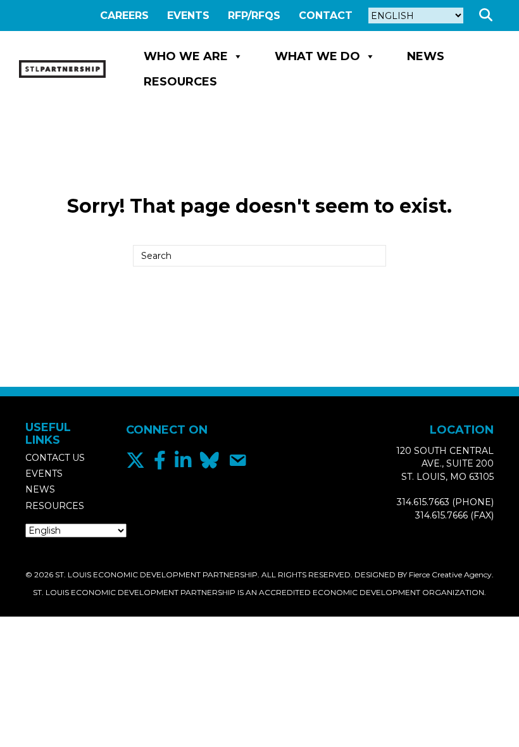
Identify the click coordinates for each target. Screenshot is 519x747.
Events (188, 15)
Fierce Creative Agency (450, 574)
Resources (180, 82)
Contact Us (55, 457)
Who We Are (186, 56)
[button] (488, 15)
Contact (326, 15)
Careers (124, 15)
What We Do (317, 56)
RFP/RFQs (254, 15)
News (425, 56)
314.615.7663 (423, 502)
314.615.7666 (441, 515)
